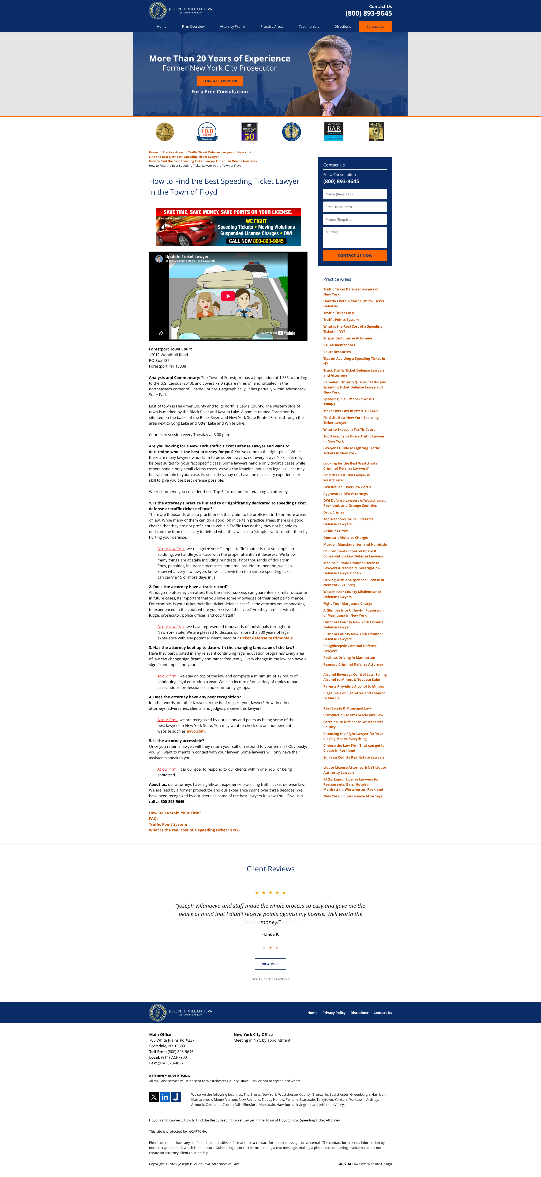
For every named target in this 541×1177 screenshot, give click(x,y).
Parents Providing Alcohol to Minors (353, 686)
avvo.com (196, 731)
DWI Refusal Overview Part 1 (347, 487)
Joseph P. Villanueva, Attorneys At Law (208, 1164)
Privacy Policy (334, 1012)
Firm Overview (193, 26)
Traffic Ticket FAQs (339, 313)
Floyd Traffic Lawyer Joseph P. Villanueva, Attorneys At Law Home (180, 10)
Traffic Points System (341, 319)
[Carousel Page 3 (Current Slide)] (277, 947)
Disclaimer (360, 1012)
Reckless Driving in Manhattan (349, 657)
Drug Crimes (333, 512)
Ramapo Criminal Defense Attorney (353, 664)
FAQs (153, 818)
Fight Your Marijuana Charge (347, 603)
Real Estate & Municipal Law (347, 708)
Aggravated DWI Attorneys (345, 493)
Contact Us (375, 26)
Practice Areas (272, 26)
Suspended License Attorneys (348, 338)
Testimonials (309, 26)
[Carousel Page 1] (264, 947)
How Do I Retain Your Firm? (175, 812)
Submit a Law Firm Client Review (271, 979)
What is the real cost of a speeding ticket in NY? (194, 829)
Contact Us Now (219, 80)
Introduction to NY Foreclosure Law (353, 715)
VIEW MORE (270, 964)
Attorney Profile (232, 26)
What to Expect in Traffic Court (349, 429)
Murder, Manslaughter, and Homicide (355, 544)
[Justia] (176, 1097)
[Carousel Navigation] (270, 947)
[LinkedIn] (165, 1097)
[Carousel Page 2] (270, 947)
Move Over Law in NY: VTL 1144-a (350, 411)
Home (162, 26)
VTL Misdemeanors (339, 345)
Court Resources (337, 351)
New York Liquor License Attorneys (352, 796)
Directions (343, 26)
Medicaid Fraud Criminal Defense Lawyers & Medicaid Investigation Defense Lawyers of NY (351, 568)
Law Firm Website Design (365, 1164)
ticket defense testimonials (267, 637)
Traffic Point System (168, 824)
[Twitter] (154, 1097)
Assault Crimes (335, 531)
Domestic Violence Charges (346, 537)
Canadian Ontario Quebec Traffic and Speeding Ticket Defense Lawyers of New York (354, 387)
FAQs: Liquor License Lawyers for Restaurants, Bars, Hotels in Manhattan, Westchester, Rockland (353, 784)
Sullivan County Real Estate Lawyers (354, 757)
